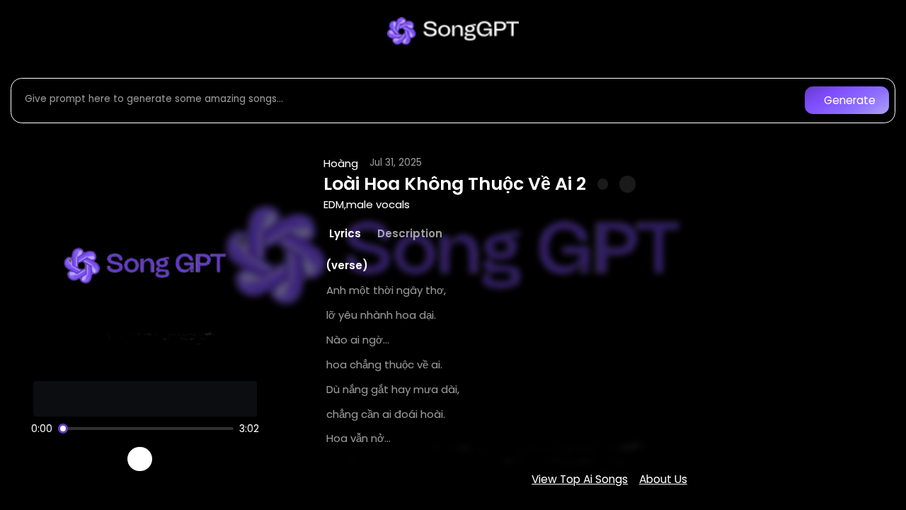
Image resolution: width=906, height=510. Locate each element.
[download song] (627, 184)
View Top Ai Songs (580, 479)
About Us (663, 479)
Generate (850, 100)
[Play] (139, 459)
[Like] (603, 184)
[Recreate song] (179, 459)
